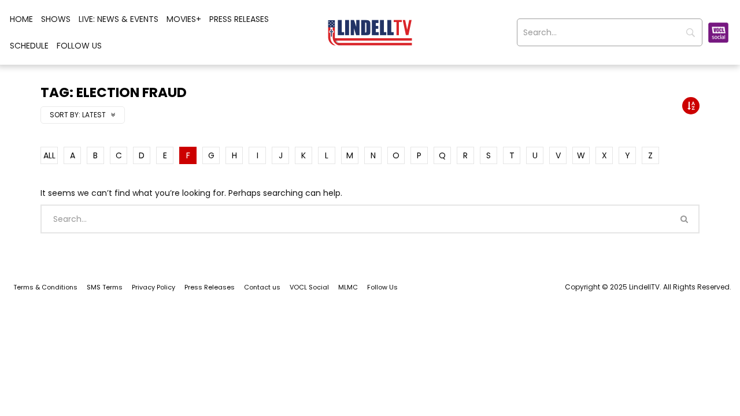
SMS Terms (105, 287)
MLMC (348, 287)
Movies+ (183, 19)
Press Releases (239, 19)
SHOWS (56, 19)
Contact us (262, 287)
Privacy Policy (153, 287)
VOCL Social (309, 287)
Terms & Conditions (45, 287)
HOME (21, 19)
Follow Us (79, 45)
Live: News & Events (118, 19)
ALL (49, 155)
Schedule (29, 45)
